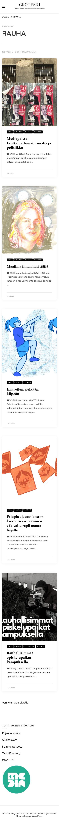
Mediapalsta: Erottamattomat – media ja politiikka (29, 143)
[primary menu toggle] (3, 7)
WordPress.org (11, 753)
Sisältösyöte (9, 740)
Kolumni (18, 132)
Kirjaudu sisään (11, 733)
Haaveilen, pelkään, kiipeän (23, 392)
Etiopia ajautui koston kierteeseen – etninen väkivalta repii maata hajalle (25, 523)
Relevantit (28, 646)
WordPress (37, 816)
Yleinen (38, 132)
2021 (10, 132)
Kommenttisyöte (12, 747)
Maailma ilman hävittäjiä (27, 266)
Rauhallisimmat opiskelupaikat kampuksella (20, 657)
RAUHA (28, 132)
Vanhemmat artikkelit (15, 703)
